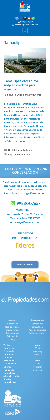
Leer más (20, 141)
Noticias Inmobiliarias (20, 150)
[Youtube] (29, 18)
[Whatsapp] (33, 18)
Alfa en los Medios (11, 376)
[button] (25, 30)
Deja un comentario (19, 154)
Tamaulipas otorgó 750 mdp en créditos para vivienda (21, 85)
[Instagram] (25, 18)
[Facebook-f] (21, 18)
